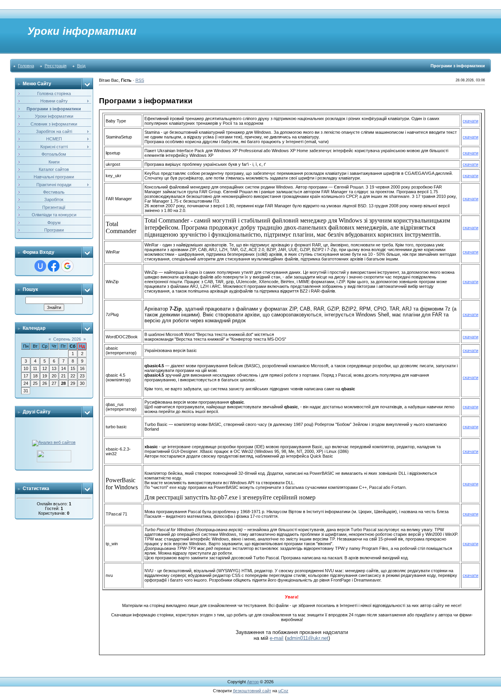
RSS (139, 80)
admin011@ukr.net (307, 638)
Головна (26, 65)
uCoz (283, 690)
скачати (470, 121)
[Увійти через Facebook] (53, 266)
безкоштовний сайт (252, 690)
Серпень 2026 (67, 339)
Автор (253, 681)
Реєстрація (56, 65)
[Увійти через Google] (67, 266)
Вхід (81, 65)
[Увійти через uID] (40, 266)
